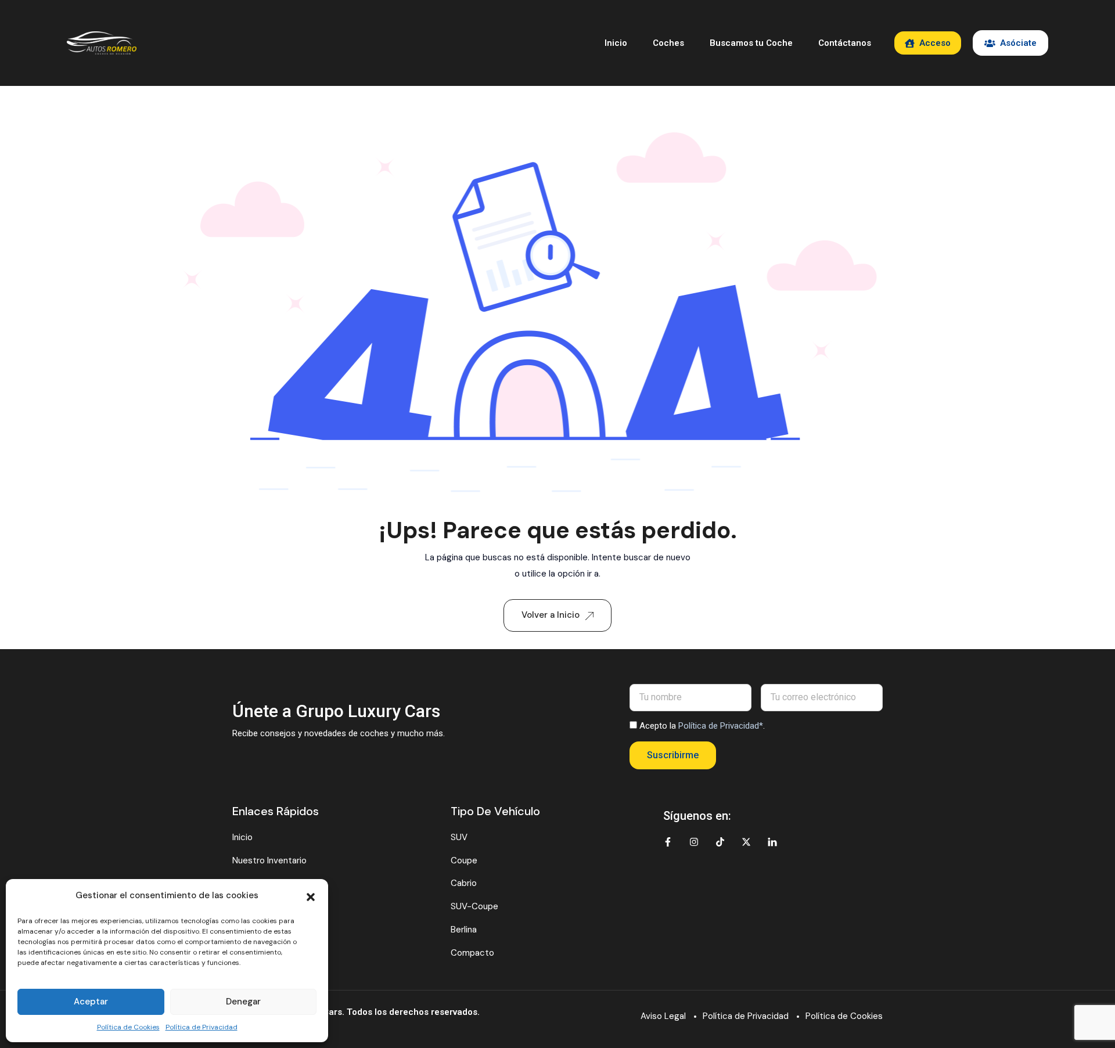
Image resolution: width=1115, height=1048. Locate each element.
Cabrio (464, 883)
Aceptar (91, 1001)
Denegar (243, 1001)
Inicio (616, 43)
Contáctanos (844, 43)
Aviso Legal (663, 1016)
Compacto (472, 953)
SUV (459, 837)
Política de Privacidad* (720, 726)
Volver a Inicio (550, 615)
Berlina (464, 929)
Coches (668, 43)
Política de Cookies (128, 1027)
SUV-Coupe (474, 906)
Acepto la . (702, 726)
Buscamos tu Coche (751, 43)
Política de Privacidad (202, 1027)
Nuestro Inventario (269, 860)
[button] (310, 896)
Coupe (464, 860)
